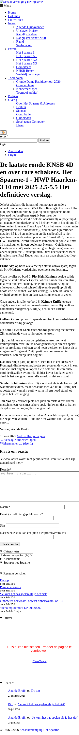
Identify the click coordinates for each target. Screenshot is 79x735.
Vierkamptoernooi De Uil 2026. (20, 607)
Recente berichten (14, 573)
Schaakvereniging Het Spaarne (39, 730)
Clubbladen (23, 118)
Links (19, 125)
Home (12, 12)
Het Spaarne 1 (25, 52)
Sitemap (21, 110)
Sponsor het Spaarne (16, 562)
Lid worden (15, 19)
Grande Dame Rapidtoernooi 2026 (38, 81)
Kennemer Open (26, 89)
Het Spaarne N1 (26, 56)
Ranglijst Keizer (26, 34)
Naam (5, 507)
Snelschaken (24, 45)
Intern (12, 23)
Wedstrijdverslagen (28, 74)
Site (2, 525)
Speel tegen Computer (30, 121)
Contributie (23, 114)
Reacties (8, 682)
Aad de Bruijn (26, 436)
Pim (10, 704)
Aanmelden (15, 151)
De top (4, 580)
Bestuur (21, 107)
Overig (12, 99)
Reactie (5, 469)
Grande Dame (25, 85)
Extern (12, 49)
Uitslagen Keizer (27, 30)
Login (12, 154)
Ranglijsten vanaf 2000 (31, 38)
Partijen (13, 96)
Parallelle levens (10, 587)
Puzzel (7, 618)
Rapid (20, 41)
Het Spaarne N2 (26, 59)
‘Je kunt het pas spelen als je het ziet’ (23, 594)
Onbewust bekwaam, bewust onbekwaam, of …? (31, 601)
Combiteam (23, 67)
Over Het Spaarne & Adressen (35, 103)
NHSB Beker (25, 70)
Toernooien (15, 78)
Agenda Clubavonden (30, 27)
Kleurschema (11, 559)
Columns (14, 16)
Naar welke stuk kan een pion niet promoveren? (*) (33, 532)
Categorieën (11, 551)
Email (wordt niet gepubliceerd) (20, 514)
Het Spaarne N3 (26, 63)
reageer (40, 436)
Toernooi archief (26, 92)
